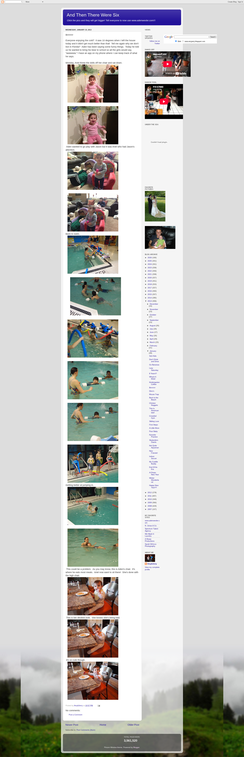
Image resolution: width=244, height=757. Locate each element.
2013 (150, 301)
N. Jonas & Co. (151, 526)
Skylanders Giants (153, 441)
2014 (150, 298)
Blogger (136, 747)
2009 (150, 503)
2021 (150, 274)
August (153, 326)
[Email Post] (99, 706)
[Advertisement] (156, 172)
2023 (150, 268)
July (151, 329)
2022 (150, 271)
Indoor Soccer (153, 457)
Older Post (133, 724)
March (152, 342)
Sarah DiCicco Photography (150, 545)
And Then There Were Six (93, 15)
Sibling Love (154, 421)
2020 (150, 278)
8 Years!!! (153, 373)
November (154, 309)
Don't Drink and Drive (154, 360)
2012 (150, 492)
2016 (150, 291)
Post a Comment (75, 715)
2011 (150, 496)
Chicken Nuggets (153, 404)
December (154, 304)
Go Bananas (154, 365)
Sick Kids (152, 356)
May (152, 336)
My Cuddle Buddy (153, 463)
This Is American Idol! (154, 411)
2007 (150, 509)
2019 (150, 281)
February (153, 346)
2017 (150, 288)
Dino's (151, 391)
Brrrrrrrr (152, 388)
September (154, 320)
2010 (150, 499)
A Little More (154, 428)
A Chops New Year (154, 474)
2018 (150, 284)
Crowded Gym (152, 417)
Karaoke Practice (153, 436)
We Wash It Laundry (149, 535)
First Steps (153, 425)
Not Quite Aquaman (154, 447)
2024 (150, 264)
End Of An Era (153, 468)
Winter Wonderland (154, 480)
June (152, 332)
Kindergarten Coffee (154, 383)
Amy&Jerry (152, 564)
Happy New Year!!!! (153, 486)
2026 (150, 258)
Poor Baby (153, 431)
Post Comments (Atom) (86, 730)
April (152, 339)
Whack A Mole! (152, 378)
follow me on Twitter (155, 42)
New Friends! (153, 452)
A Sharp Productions (149, 540)
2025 (150, 261)
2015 (150, 294)
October (153, 315)
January (153, 351)
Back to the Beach (153, 399)
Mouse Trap (154, 394)
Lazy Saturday (153, 369)
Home (103, 724)
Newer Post (71, 724)
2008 (150, 506)
